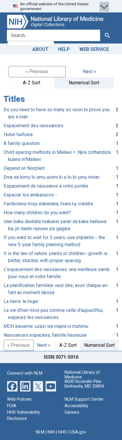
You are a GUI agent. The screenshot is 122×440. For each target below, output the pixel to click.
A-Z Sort (31, 83)
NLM (40, 432)
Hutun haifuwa (18, 134)
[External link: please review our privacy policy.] (12, 386)
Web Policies (19, 399)
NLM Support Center (84, 399)
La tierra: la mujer (21, 301)
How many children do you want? (37, 212)
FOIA (11, 405)
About (40, 49)
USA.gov (78, 432)
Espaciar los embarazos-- (30, 195)
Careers (72, 412)
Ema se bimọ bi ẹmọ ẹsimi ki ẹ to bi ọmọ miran (51, 177)
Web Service (94, 49)
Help (64, 49)
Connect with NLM (24, 373)
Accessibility (76, 405)
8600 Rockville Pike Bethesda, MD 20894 (84, 384)
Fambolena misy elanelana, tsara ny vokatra (48, 204)
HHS (62, 432)
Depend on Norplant (24, 168)
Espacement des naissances (33, 125)
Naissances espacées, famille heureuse (45, 335)
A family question (22, 143)
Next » (89, 71)
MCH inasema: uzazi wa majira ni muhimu (46, 326)
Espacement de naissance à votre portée (46, 186)
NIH (51, 432)
